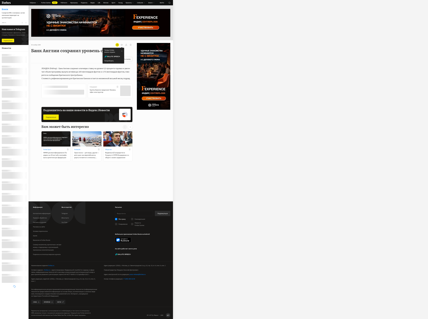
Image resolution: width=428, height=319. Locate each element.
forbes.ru (51, 265)
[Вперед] (136, 91)
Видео (93, 3)
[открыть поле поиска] (169, 2)
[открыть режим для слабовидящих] (117, 45)
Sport (113, 3)
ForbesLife (77, 149)
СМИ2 (35, 302)
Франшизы (74, 3)
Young (120, 3)
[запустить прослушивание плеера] (121, 45)
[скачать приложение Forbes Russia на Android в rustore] (123, 240)
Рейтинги (64, 3)
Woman (105, 3)
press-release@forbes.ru (138, 274)
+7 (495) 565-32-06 (129, 279)
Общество (108, 149)
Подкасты (84, 3)
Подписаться (51, 117)
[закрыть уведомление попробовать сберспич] (122, 51)
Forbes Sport (47, 149)
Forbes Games (48, 3)
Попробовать (109, 61)
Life (99, 3)
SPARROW (47, 302)
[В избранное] (71, 87)
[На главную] (6, 3)
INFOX (59, 302)
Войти (162, 3)
